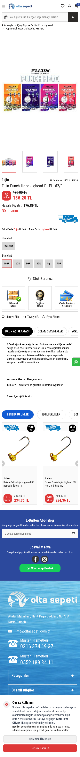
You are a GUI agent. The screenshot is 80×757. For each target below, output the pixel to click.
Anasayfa (8, 25)
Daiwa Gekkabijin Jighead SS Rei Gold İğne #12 (60, 484)
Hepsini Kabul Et (40, 748)
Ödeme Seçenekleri (51, 331)
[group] (40, 89)
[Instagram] (44, 559)
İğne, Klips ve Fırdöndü (28, 25)
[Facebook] (35, 559)
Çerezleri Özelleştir (40, 739)
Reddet (16, 726)
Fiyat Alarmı (53, 316)
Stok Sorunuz (43, 278)
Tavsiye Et (33, 316)
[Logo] (42, 600)
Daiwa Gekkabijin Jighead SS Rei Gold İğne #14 (18, 484)
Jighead (48, 25)
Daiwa (6, 478)
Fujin (5, 180)
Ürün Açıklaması (17, 331)
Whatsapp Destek (42, 568)
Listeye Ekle (12, 316)
